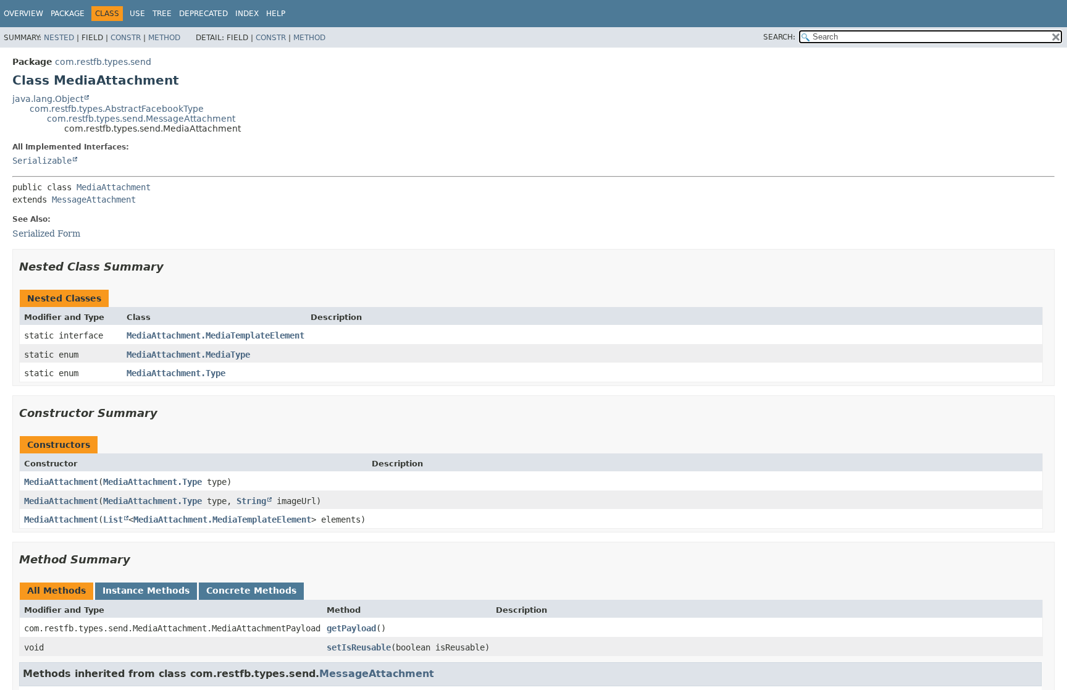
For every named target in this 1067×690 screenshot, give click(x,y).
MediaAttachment (114, 187)
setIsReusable (359, 647)
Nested (59, 37)
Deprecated (203, 13)
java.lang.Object (47, 99)
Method (164, 37)
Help (275, 13)
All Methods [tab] (56, 590)
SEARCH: (779, 37)
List (113, 519)
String (251, 501)
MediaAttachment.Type (176, 373)
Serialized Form (46, 233)
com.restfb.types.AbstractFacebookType (117, 109)
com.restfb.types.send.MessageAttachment (141, 119)
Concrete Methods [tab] (251, 590)
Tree (162, 13)
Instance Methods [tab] (146, 590)
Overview (23, 13)
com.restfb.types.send (103, 62)
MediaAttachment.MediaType (188, 355)
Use (137, 13)
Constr (126, 37)
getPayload (351, 628)
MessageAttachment (94, 199)
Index (247, 13)
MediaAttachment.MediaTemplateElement (215, 335)
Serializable (42, 161)
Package (68, 13)
